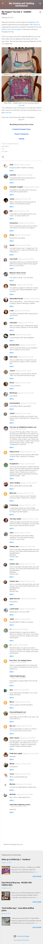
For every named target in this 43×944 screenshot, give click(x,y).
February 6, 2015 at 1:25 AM (24, 784)
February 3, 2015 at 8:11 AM (27, 451)
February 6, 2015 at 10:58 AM (24, 794)
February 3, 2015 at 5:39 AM (24, 285)
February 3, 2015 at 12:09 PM (22, 533)
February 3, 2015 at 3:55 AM (24, 175)
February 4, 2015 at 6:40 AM (23, 764)
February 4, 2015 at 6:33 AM (30, 753)
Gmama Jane (14, 546)
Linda (12, 311)
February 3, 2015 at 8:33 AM (27, 464)
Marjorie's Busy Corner (18, 273)
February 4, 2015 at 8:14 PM (22, 774)
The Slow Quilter (15, 519)
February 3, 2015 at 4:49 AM (23, 245)
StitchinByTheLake (16, 299)
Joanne (12, 371)
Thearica (13, 285)
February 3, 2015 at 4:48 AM (26, 223)
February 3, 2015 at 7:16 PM (24, 726)
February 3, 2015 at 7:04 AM (23, 370)
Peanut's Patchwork (21, 134)
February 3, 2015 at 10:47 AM (25, 493)
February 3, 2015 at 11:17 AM (27, 505)
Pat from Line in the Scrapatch (11, 29)
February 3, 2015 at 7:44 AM (23, 413)
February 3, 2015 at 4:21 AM (23, 199)
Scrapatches (14, 464)
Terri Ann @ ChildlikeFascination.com (23, 427)
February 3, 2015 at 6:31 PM (22, 702)
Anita (11, 165)
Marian (12, 764)
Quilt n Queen (14, 738)
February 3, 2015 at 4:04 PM (27, 609)
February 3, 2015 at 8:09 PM (28, 738)
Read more (37, 876)
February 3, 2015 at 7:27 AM (26, 393)
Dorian (12, 235)
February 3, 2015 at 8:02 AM (18, 429)
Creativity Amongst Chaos (21, 129)
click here (8, 112)
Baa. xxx (12, 726)
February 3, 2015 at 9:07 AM (28, 483)
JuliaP (12, 619)
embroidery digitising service (20, 805)
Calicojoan (13, 323)
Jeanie (12, 199)
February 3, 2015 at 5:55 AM (31, 298)
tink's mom (13, 357)
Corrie (12, 774)
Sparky (12, 245)
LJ (10, 629)
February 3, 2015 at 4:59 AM (26, 259)
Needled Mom (15, 345)
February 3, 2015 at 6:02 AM (25, 322)
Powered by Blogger (23, 936)
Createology (14, 505)
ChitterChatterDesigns (18, 676)
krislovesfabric (15, 403)
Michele (12, 784)
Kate (11, 211)
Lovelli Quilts (14, 609)
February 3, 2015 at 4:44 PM (20, 629)
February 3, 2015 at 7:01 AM (25, 357)
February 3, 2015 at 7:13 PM (18, 714)
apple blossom (15, 599)
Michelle (13, 794)
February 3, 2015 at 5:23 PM (18, 662)
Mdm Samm (34, 24)
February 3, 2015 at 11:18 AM (30, 519)
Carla (11, 533)
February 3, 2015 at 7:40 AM (28, 403)
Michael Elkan (25, 940)
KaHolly (21, 139)
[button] (40, 12)
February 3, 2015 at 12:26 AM (22, 164)
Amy (11, 690)
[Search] (40, 4)
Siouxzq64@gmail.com (18, 712)
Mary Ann (13, 493)
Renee (12, 383)
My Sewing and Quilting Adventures (21, 4)
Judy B (12, 413)
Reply (12, 171)
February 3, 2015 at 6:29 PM (21, 690)
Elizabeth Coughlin (16, 187)
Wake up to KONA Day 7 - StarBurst (16, 859)
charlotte (13, 175)
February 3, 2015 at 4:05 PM (22, 619)
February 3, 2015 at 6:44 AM (28, 345)
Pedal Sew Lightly (16, 753)
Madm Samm (35, 74)
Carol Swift (13, 259)
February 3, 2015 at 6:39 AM (23, 334)
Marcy (12, 702)
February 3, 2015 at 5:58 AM (22, 310)
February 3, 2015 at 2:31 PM (27, 546)
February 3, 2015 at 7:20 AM (22, 382)
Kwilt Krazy (13, 393)
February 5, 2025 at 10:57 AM (18, 806)
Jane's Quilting (15, 483)
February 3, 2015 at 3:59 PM (28, 598)
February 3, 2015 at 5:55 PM (18, 678)
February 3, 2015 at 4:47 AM (21, 211)
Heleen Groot (14, 452)
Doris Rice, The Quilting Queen (21, 660)
